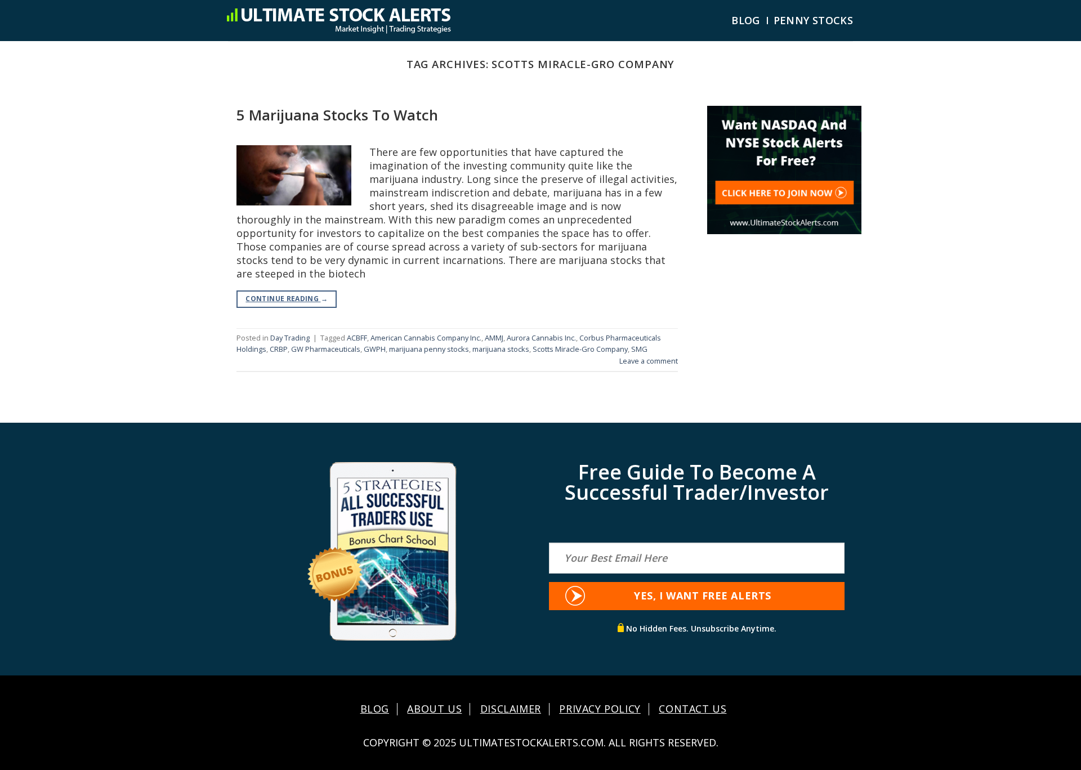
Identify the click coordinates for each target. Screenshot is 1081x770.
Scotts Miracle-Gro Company (580, 349)
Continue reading (286, 298)
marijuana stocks (500, 349)
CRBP (279, 349)
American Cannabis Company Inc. (425, 338)
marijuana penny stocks (429, 349)
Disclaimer (510, 709)
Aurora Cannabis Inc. (541, 338)
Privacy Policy (600, 709)
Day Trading (290, 338)
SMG (639, 349)
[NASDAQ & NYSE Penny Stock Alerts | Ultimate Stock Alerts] (338, 20)
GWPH (375, 349)
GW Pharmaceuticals (325, 349)
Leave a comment (648, 361)
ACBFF (357, 338)
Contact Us (692, 709)
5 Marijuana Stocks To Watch (337, 115)
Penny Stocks (813, 20)
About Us (434, 709)
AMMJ (494, 338)
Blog (745, 20)
